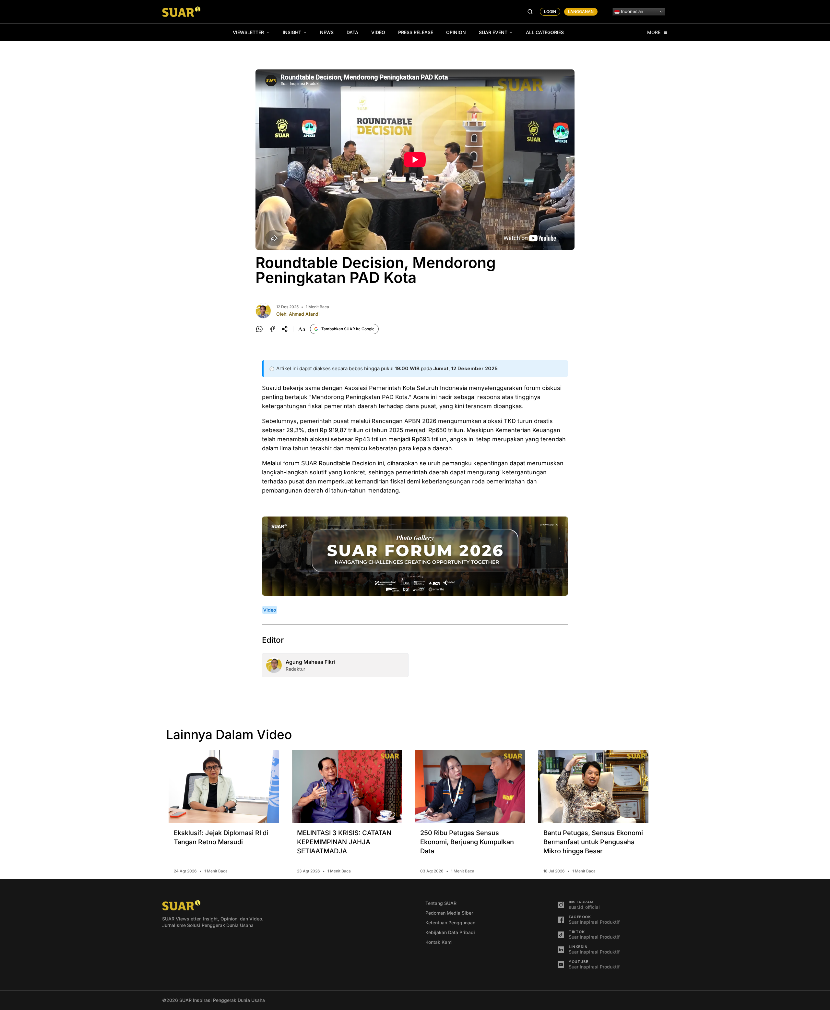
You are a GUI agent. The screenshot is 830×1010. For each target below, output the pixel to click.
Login (550, 11)
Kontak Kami (439, 942)
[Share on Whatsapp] (259, 329)
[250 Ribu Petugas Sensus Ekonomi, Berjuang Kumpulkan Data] (470, 786)
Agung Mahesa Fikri (310, 662)
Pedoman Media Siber (449, 913)
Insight (292, 32)
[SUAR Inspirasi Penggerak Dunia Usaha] (181, 11)
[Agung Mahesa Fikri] (274, 665)
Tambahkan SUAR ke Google (347, 328)
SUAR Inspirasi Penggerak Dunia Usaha (222, 1000)
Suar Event (493, 32)
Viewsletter (248, 32)
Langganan (581, 11)
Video (378, 32)
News (327, 32)
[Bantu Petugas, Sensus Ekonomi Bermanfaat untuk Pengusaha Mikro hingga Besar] (593, 786)
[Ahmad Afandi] (263, 311)
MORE (654, 32)
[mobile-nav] (530, 11)
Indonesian (631, 11)
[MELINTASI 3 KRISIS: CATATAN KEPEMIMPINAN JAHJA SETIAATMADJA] (347, 786)
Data (352, 32)
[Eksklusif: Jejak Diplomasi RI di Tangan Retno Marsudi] (224, 786)
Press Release (415, 32)
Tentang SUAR (440, 903)
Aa (301, 329)
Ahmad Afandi (304, 314)
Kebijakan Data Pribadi (450, 932)
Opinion (456, 32)
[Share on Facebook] (272, 329)
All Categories (545, 32)
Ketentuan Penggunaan (450, 922)
